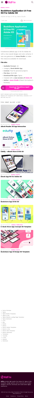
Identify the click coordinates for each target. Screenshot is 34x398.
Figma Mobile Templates (9, 313)
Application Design (16, 94)
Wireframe (5, 340)
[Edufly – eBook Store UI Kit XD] (17, 139)
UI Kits (18, 124)
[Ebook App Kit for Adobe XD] (17, 164)
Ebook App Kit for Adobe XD (11, 176)
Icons (4, 320)
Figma (4, 312)
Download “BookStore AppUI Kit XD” (19, 87)
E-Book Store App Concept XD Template (16, 227)
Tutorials (5, 335)
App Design (5, 94)
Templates (19, 224)
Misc (4, 322)
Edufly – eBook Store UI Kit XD (12, 151)
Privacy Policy (20, 396)
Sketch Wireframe (7, 332)
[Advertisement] (17, 282)
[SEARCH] (32, 2)
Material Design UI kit (24, 95)
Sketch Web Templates (9, 330)
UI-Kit (9, 97)
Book (26, 94)
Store (4, 97)
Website (5, 339)
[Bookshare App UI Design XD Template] (17, 239)
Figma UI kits (6, 315)
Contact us (13, 396)
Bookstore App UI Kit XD (10, 202)
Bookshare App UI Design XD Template (15, 252)
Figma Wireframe (7, 319)
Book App (5, 95)
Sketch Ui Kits (6, 329)
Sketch (4, 325)
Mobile (13, 124)
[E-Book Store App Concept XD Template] (17, 214)
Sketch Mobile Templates (9, 327)
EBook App (12, 95)
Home (7, 396)
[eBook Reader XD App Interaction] (17, 114)
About (26, 396)
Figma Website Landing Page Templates (13, 317)
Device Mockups (7, 310)
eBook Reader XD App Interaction (13, 126)
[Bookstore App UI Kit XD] (17, 189)
